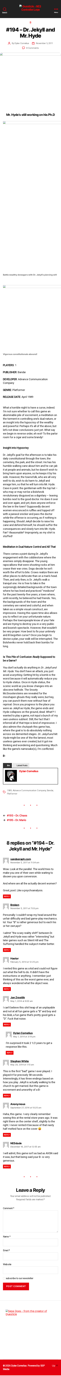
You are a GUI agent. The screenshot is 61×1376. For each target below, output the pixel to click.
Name (6, 1236)
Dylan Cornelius (22, 43)
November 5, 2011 (44, 43)
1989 (9, 790)
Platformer (12, 793)
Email (6, 1250)
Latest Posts (22, 765)
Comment (8, 1208)
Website (7, 1264)
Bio (8, 765)
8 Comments (32, 48)
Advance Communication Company (29, 790)
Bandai (50, 790)
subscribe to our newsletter (19, 1278)
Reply (7, 896)
